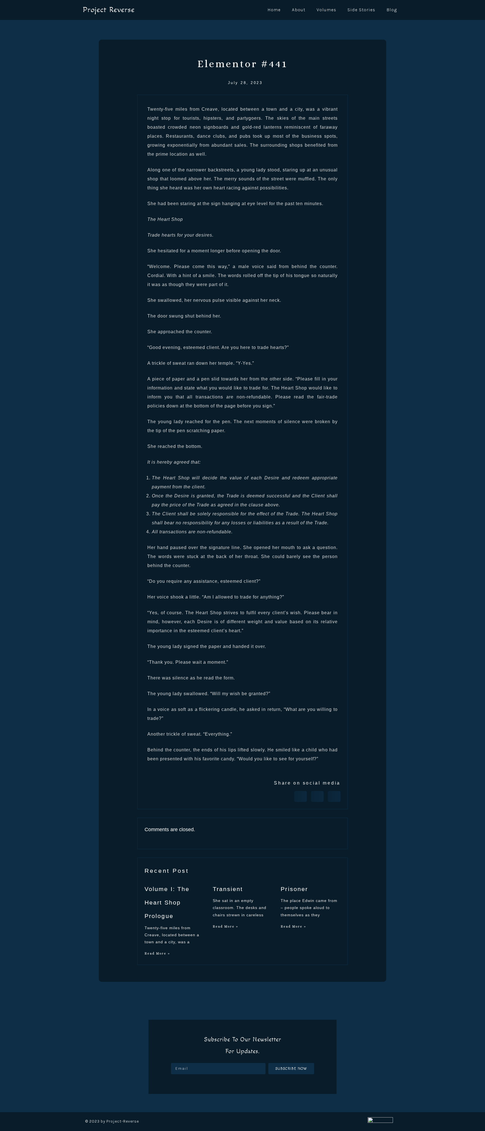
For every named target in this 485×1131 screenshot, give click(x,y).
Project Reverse (109, 9)
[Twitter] (242, 1084)
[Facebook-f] (231, 1084)
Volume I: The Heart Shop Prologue (167, 902)
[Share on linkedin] (334, 796)
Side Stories (361, 9)
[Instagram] (254, 1084)
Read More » (157, 953)
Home (274, 9)
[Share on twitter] (317, 796)
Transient (228, 889)
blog (391, 9)
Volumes (326, 9)
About (298, 9)
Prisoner (294, 889)
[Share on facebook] (300, 796)
